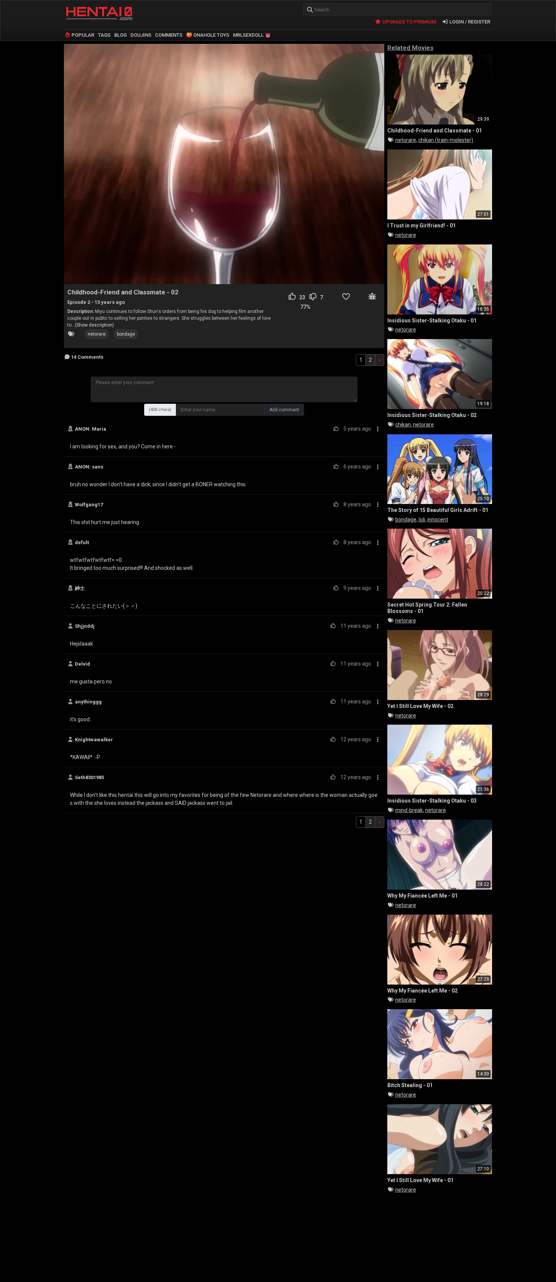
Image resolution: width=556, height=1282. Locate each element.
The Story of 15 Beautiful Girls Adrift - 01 (437, 510)
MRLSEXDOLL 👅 (252, 35)
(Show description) (94, 325)
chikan (403, 425)
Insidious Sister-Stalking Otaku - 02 (432, 415)
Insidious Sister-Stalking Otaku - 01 (432, 320)
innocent (437, 520)
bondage (126, 334)
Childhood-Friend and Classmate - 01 (434, 131)
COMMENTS (168, 35)
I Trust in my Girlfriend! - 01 (421, 225)
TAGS (104, 35)
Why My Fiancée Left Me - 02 (422, 991)
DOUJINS (140, 35)
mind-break (409, 810)
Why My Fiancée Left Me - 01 (422, 896)
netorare (97, 334)
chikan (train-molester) (445, 140)
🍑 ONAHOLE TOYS (207, 35)
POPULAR (82, 35)
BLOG (120, 35)
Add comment (284, 409)
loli (422, 520)
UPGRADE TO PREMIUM (408, 22)
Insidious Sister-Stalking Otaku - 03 (432, 801)
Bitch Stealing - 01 (410, 1085)
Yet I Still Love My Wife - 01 (420, 1180)
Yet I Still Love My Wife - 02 (420, 706)
